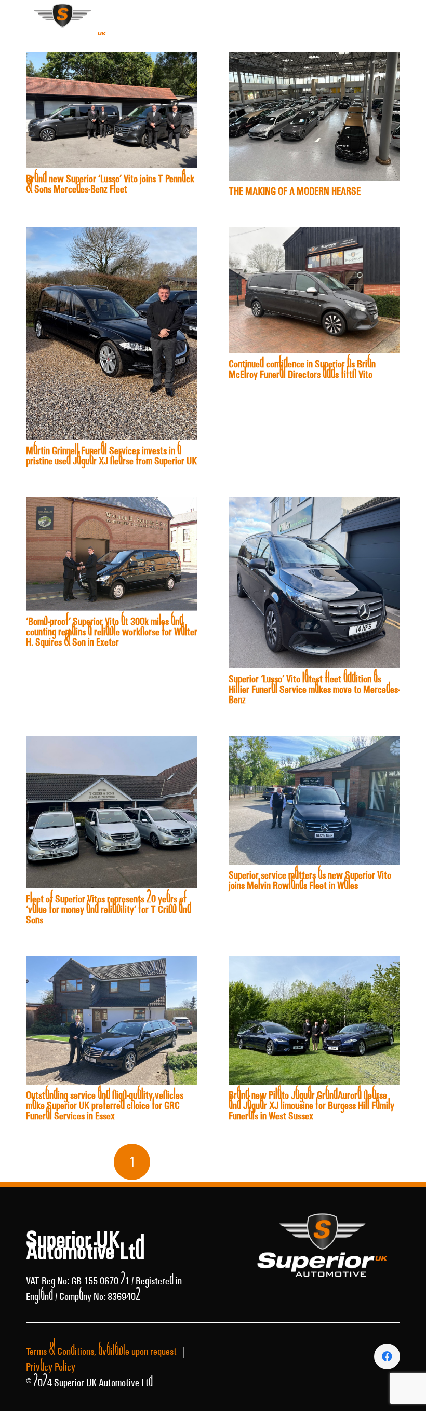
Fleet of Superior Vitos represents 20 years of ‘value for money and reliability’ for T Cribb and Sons (108, 909)
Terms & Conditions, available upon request (101, 1351)
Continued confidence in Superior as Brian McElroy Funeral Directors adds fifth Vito (302, 369)
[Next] (294, 1162)
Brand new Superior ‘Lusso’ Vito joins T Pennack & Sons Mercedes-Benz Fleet (110, 183)
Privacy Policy (50, 1367)
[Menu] (410, 17)
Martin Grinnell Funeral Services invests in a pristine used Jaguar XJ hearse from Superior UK (111, 455)
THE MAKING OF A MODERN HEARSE (295, 191)
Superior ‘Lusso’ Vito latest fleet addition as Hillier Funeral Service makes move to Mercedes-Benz (314, 689)
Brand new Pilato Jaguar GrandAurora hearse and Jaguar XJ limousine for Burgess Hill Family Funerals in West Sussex (311, 1105)
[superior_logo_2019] (62, 26)
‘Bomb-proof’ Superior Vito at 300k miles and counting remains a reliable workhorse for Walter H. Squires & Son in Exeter (111, 631)
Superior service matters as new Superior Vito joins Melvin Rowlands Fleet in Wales (310, 880)
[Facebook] (375, 16)
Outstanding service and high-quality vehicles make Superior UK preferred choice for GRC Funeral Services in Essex (104, 1105)
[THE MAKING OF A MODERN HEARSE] (314, 59)
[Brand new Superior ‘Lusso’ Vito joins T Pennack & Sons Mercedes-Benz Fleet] (111, 59)
